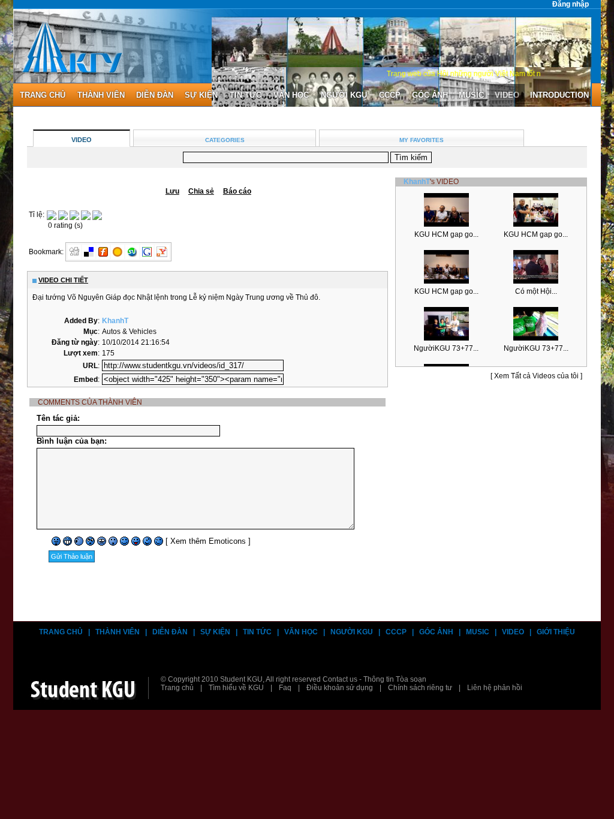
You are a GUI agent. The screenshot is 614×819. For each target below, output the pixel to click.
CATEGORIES (225, 140)
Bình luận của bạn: (72, 440)
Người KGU (344, 95)
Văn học (291, 95)
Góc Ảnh (436, 632)
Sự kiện (201, 95)
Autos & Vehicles (129, 331)
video (507, 95)
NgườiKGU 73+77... (446, 348)
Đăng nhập (570, 4)
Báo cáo (237, 191)
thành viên (101, 95)
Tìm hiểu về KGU (236, 687)
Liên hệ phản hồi (494, 687)
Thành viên (117, 632)
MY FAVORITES (421, 140)
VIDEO (81, 139)
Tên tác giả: (58, 418)
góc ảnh (430, 95)
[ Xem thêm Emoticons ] (208, 541)
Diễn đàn (170, 632)
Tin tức (245, 95)
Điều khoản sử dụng (339, 687)
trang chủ (42, 95)
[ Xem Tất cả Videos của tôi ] (536, 376)
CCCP (390, 95)
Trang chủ (61, 632)
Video (513, 632)
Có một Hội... (536, 291)
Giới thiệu (556, 632)
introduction (559, 95)
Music (477, 632)
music (471, 95)
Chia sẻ (201, 191)
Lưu (172, 191)
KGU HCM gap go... (446, 234)
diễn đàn (154, 95)
